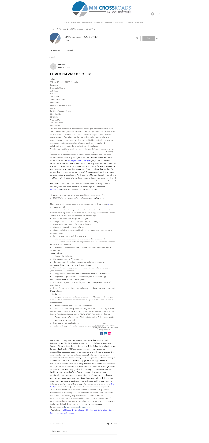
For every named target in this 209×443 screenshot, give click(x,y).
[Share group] (157, 38)
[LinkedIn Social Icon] (105, 333)
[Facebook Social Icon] (101, 333)
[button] (87, 22)
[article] (83, 249)
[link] (55, 50)
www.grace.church (105, 329)
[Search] (137, 38)
